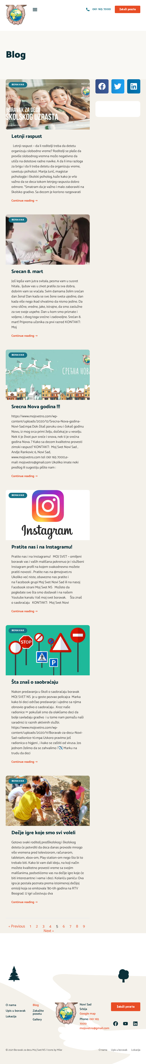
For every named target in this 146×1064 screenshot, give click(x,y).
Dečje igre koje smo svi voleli (43, 833)
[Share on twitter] (118, 86)
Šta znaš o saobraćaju (34, 682)
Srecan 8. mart (27, 272)
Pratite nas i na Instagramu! (41, 547)
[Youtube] (125, 1024)
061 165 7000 (89, 1021)
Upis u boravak (15, 1010)
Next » (49, 931)
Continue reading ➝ (24, 201)
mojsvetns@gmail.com (94, 1028)
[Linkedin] (135, 1024)
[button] (35, 9)
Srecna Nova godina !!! (35, 407)
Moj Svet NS (38, 1050)
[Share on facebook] (102, 86)
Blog (36, 1005)
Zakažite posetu (38, 1012)
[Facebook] (116, 1024)
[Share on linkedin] (133, 86)
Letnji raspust (26, 136)
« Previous (17, 926)
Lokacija (11, 1016)
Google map (88, 1013)
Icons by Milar (54, 1050)
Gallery (37, 1019)
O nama (11, 1005)
